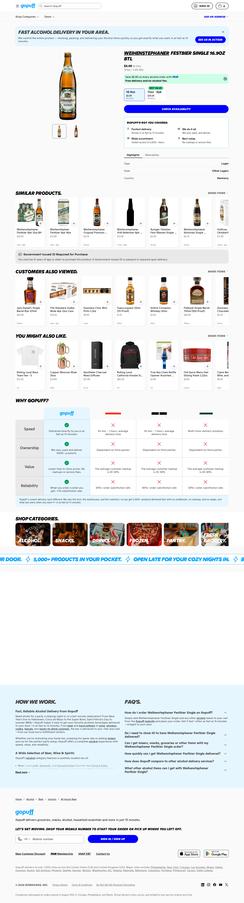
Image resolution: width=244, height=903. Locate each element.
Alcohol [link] (30, 799)
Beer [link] (41, 799)
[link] (28, 6)
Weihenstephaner (146, 53)
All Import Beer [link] (69, 799)
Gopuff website (145, 721)
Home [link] (18, 799)
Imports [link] (52, 799)
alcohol (201, 718)
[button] (222, 6)
